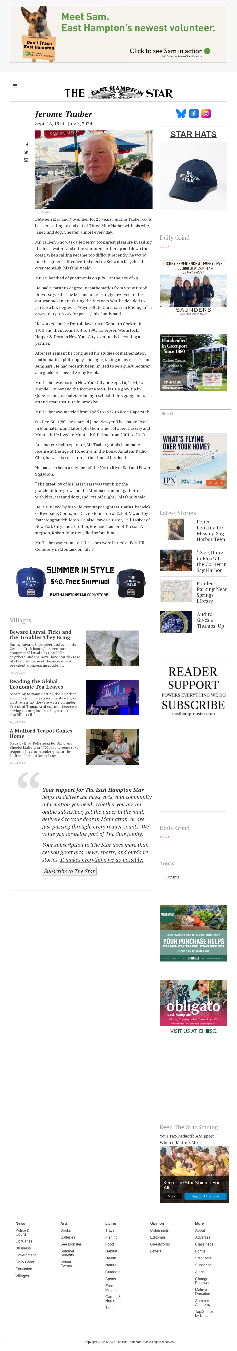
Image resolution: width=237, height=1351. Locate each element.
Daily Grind (25, 1262)
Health (110, 1258)
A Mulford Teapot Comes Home (41, 733)
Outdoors (112, 1272)
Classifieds (204, 1244)
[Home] (118, 92)
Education (24, 1269)
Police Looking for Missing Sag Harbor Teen (211, 530)
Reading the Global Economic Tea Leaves (36, 684)
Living (110, 1223)
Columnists (159, 1230)
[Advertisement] (193, 1084)
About (200, 1230)
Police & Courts (22, 1232)
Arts (64, 1223)
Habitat (111, 1251)
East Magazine (113, 1288)
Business (23, 1248)
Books (65, 1230)
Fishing (111, 1237)
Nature (110, 1265)
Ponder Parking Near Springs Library (212, 592)
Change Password (203, 1281)
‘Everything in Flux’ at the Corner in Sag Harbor (212, 561)
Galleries (67, 1237)
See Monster (70, 1244)
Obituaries (24, 1241)
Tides (109, 1308)
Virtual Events (66, 1264)
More (199, 1223)
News (20, 1223)
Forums (172, 877)
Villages (22, 1276)
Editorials (158, 1237)
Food (109, 1244)
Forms (200, 1251)
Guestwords (160, 1244)
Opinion (157, 1223)
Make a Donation (202, 1292)
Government (26, 1255)
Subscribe (203, 1265)
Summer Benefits (67, 1253)
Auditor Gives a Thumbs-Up (210, 620)
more (163, 246)
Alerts (200, 1272)
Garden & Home (113, 1299)
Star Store (203, 1258)
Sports (110, 1279)
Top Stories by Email (204, 1313)
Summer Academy (203, 1303)
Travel (110, 1230)
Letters (155, 1251)
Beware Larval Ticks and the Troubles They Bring (41, 635)
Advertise (203, 1237)
